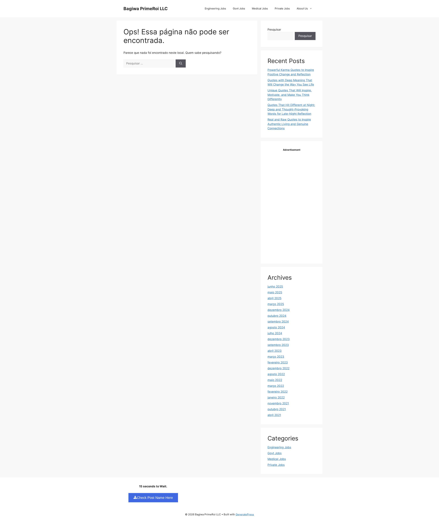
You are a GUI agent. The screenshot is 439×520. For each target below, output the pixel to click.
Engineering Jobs (215, 8)
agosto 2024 (276, 327)
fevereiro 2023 (278, 362)
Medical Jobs (260, 8)
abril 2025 (274, 298)
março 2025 (276, 304)
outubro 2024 (277, 315)
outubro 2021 (277, 409)
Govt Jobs (239, 8)
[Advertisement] (293, 203)
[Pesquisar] (181, 63)
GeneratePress (245, 514)
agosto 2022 (276, 374)
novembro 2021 (278, 403)
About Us (302, 8)
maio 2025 (275, 292)
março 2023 (276, 356)
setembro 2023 (278, 345)
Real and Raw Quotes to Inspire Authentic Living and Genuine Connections (289, 124)
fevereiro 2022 (278, 391)
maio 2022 (275, 380)
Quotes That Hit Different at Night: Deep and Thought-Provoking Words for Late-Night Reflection (291, 109)
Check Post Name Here (155, 498)
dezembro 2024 (279, 310)
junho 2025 (275, 286)
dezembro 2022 (278, 368)
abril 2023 (275, 351)
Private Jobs (282, 8)
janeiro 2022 (276, 397)
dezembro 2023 (279, 339)
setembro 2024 (278, 321)
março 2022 (276, 386)
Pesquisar (274, 29)
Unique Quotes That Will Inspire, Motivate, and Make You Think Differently (290, 95)
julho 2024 (275, 333)
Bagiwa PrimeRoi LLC (145, 8)
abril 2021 (274, 415)
